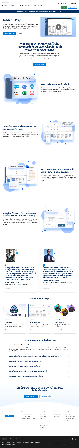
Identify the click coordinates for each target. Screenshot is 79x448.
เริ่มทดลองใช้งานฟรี (9, 33)
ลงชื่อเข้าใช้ (73, 3)
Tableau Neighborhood (44, 425)
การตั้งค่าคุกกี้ (37, 442)
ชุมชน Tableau (43, 411)
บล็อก (17, 439)
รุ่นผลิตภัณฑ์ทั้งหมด (69, 420)
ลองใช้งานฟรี (9, 416)
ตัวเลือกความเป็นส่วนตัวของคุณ (10, 444)
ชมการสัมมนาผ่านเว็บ (39, 64)
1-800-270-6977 (66, 3)
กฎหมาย (3, 442)
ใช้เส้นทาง (7, 330)
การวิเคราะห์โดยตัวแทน (26, 414)
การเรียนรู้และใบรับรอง (70, 416)
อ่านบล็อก (60, 11)
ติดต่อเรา (60, 3)
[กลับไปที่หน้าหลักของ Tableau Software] (7, 2)
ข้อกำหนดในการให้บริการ (11, 442)
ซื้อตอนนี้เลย (72, 7)
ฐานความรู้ (68, 414)
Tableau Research (25, 420)
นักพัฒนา (21, 439)
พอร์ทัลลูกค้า (54, 348)
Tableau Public (43, 414)
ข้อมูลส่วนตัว (19, 442)
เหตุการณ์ (41, 429)
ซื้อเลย (20, 33)
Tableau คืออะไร (25, 411)
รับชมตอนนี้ (32, 330)
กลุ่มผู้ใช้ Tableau (43, 416)
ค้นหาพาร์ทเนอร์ (57, 414)
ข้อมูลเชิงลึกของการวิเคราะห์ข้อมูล (28, 418)
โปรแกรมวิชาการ (43, 427)
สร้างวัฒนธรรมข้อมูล (25, 416)
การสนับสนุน (68, 411)
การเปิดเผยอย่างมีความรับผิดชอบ (28, 442)
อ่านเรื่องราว (8, 288)
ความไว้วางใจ (11, 439)
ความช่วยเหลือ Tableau (70, 418)
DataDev (41, 420)
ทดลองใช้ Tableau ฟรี (31, 396)
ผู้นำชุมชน (42, 418)
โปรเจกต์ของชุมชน (43, 423)
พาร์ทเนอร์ (56, 411)
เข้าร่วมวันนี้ (57, 330)
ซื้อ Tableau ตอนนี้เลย (46, 396)
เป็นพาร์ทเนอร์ (57, 416)
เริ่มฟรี (64, 7)
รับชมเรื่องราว (46, 288)
